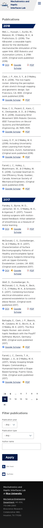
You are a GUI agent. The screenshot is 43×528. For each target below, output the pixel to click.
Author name (8, 441)
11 (11, 400)
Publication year (9, 420)
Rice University (14, 494)
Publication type (9, 431)
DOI (7, 65)
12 (16, 400)
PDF (32, 65)
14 (27, 400)
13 (22, 400)
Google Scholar (13, 100)
